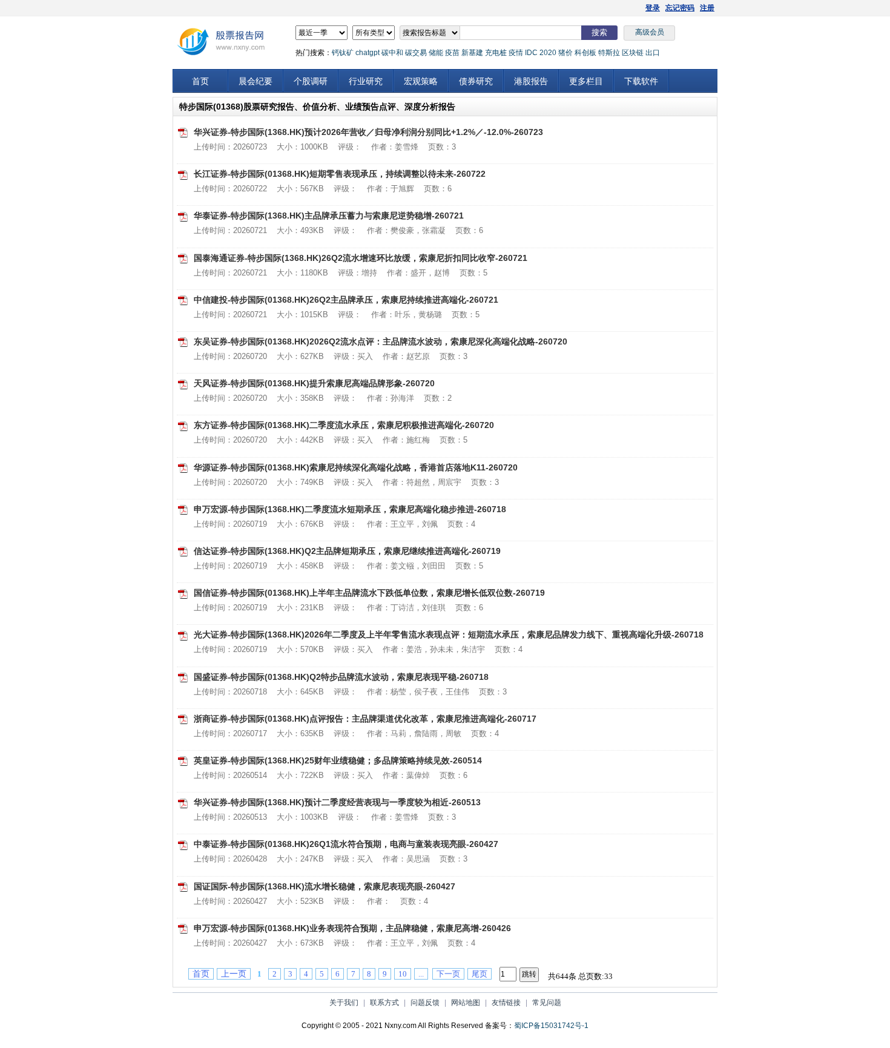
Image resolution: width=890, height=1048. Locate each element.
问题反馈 (425, 1002)
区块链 (633, 52)
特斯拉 (609, 52)
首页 (200, 81)
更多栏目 (586, 81)
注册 (707, 8)
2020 (547, 52)
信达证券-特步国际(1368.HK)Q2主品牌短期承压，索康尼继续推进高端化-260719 (347, 551)
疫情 (516, 52)
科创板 (585, 52)
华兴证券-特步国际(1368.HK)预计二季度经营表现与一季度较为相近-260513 (337, 802)
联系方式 (384, 1002)
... (421, 973)
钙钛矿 (343, 52)
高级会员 (649, 32)
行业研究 (366, 81)
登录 (652, 8)
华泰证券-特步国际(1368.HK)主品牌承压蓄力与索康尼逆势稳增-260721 (329, 215)
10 (402, 973)
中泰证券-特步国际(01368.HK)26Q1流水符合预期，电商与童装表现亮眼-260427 (346, 844)
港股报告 (531, 81)
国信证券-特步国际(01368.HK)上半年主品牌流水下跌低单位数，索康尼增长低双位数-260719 (369, 593)
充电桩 (496, 52)
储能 (436, 52)
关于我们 (343, 1002)
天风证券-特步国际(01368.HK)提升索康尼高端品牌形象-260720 (314, 383)
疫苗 (452, 52)
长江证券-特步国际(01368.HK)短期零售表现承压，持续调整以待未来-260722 (340, 174)
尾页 (479, 973)
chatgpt (367, 52)
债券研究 (476, 81)
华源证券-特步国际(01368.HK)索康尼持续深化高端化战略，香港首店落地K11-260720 (356, 467)
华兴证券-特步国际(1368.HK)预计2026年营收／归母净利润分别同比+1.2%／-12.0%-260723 (368, 132)
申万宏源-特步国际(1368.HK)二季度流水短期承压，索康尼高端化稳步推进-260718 (350, 509)
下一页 (448, 973)
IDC (531, 52)
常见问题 (546, 1002)
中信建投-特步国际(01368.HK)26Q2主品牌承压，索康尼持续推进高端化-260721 (346, 300)
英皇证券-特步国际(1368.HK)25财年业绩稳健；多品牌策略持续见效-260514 (338, 760)
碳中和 (392, 52)
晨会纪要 (255, 81)
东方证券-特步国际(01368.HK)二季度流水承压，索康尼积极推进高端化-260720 (344, 425)
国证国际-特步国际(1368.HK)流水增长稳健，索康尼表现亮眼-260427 (324, 886)
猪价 (565, 52)
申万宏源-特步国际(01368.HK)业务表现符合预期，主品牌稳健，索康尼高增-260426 (352, 928)
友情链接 (506, 1002)
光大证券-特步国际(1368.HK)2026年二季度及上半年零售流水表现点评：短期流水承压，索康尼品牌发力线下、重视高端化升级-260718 (449, 634)
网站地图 (465, 1002)
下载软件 (641, 81)
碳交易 (416, 52)
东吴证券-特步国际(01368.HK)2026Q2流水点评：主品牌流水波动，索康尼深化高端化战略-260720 (380, 341)
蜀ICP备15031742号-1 (551, 1025)
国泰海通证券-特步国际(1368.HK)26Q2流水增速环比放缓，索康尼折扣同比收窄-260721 (360, 258)
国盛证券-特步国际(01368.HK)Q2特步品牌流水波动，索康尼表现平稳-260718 (341, 677)
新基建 (472, 52)
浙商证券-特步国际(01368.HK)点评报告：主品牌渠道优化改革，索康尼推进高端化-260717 (365, 718)
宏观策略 (421, 81)
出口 (652, 52)
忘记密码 (679, 8)
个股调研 (311, 81)
